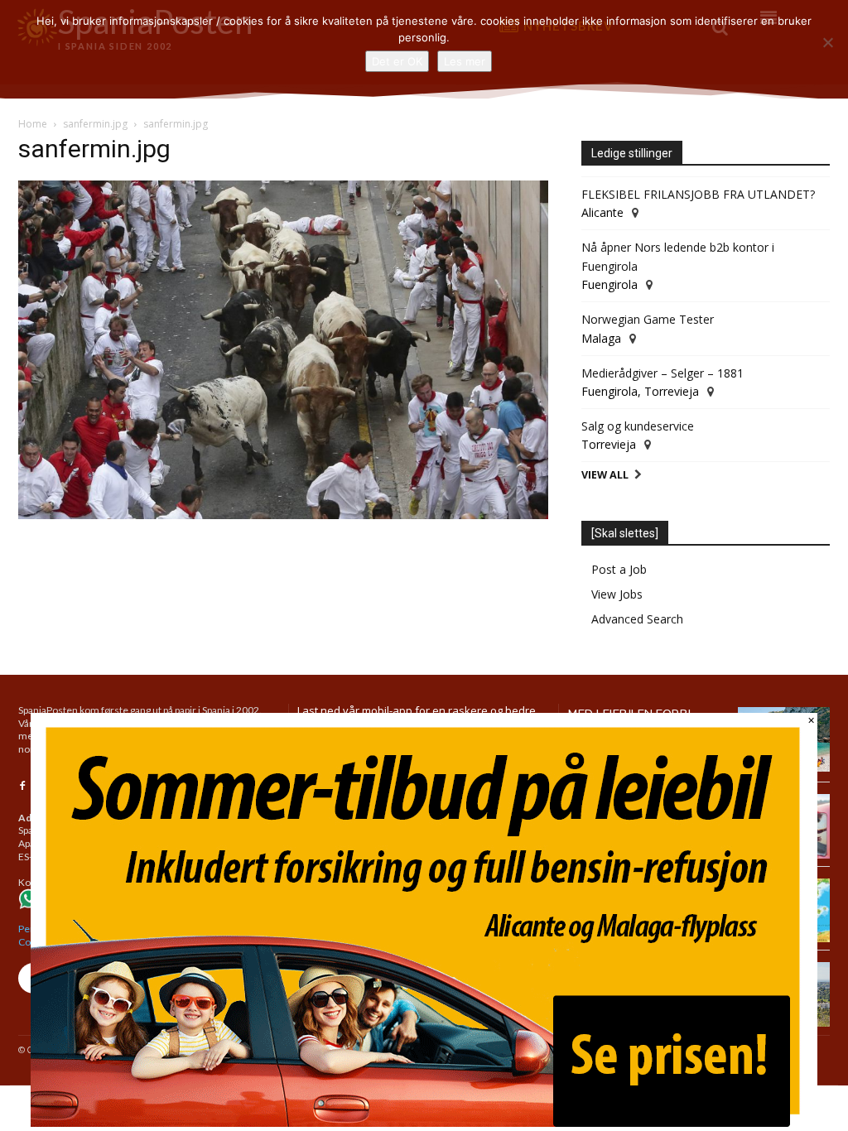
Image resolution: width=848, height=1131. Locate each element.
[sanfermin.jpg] (283, 515)
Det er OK (397, 61)
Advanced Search (637, 619)
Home (32, 124)
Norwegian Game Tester (647, 319)
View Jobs (617, 594)
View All (605, 475)
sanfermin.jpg (95, 124)
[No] (827, 42)
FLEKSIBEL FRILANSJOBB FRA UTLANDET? (698, 194)
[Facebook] (22, 786)
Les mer (464, 61)
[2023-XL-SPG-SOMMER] (424, 1122)
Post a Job (619, 569)
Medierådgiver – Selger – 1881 (662, 373)
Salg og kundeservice (637, 426)
